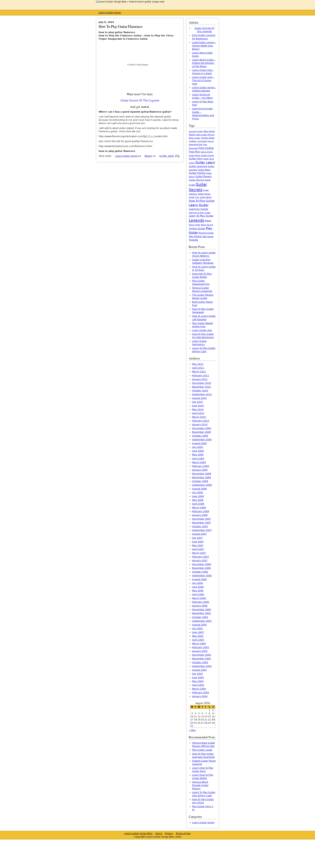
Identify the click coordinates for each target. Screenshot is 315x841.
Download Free (195, 145)
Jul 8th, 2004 (166, 156)
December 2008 (201, 473)
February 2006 (200, 602)
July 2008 (197, 492)
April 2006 (198, 594)
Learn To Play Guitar (201, 215)
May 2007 (197, 545)
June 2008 (198, 496)
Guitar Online (197, 173)
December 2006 (201, 564)
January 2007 (200, 560)
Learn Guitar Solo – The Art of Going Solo (203, 80)
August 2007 (199, 534)
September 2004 (202, 666)
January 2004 (200, 696)
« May (192, 730)
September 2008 (202, 485)
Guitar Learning (198, 166)
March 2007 (199, 553)
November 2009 (201, 432)
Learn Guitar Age (202, 330)
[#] (177, 156)
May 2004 (197, 681)
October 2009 (200, 436)
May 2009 (197, 454)
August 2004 (199, 670)
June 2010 (198, 405)
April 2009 (198, 458)
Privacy (169, 833)
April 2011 (198, 368)
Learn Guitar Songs (110, 12)
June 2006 (198, 587)
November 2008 (201, 477)
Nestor (148, 156)
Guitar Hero (195, 158)
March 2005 (199, 643)
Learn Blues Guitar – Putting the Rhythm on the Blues (204, 63)
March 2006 (199, 598)
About (158, 833)
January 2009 (200, 470)
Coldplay (193, 141)
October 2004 (200, 662)
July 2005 (197, 628)
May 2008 (197, 500)
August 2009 (199, 443)
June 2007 (198, 541)
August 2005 (199, 624)
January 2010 (200, 424)
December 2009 (201, 428)
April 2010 (198, 413)
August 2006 (199, 579)
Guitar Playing (196, 180)
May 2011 (197, 364)
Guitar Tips (194, 197)
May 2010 (197, 409)
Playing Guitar (206, 233)
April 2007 (198, 549)
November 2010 (201, 387)
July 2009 (197, 447)
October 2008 (200, 481)
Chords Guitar (208, 138)
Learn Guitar (199, 205)
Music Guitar (194, 225)
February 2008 (200, 511)
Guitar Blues (194, 156)
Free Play (194, 151)
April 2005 (198, 639)
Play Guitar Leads (202, 750)
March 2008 (199, 507)
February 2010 (200, 420)
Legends (196, 220)
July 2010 (197, 402)
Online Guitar (197, 228)
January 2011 (200, 379)
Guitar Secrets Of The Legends (140, 100)
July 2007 (197, 538)
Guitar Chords (207, 156)
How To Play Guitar (202, 200)
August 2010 (199, 398)
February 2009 (200, 466)
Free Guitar (206, 148)
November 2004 (201, 658)
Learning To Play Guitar (199, 213)
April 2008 (198, 504)
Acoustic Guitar (196, 131)
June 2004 (198, 677)
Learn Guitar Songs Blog (138, 833)
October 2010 (200, 390)
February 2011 (200, 375)
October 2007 (200, 526)
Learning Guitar (198, 209)
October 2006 (200, 571)
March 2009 (199, 462)
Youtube (193, 240)
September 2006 (202, 575)
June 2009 (198, 451)
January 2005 (200, 651)
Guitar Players (203, 176)
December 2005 (201, 609)
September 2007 (202, 530)
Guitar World (205, 197)
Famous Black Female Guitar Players (200, 785)
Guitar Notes (204, 170)
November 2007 (201, 522)
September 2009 (202, 439)
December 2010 (201, 383)
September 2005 (202, 621)
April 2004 (198, 685)
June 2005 (198, 632)
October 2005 (200, 617)
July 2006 (197, 583)
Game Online (207, 152)
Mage (208, 220)
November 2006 (201, 568)
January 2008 (200, 515)
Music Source (207, 225)
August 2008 (199, 488)
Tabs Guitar (207, 236)
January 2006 (200, 605)
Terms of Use (183, 833)
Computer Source (206, 141)
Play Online (195, 236)
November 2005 (201, 613)
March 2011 (199, 371)
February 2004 (200, 692)
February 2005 (200, 647)
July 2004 (197, 673)
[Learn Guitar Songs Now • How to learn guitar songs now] (130, 1)
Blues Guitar (194, 138)
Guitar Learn (205, 162)
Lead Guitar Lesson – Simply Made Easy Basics (204, 45)
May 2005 (197, 636)
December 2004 (201, 655)
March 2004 (199, 688)
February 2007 (200, 556)
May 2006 (197, 590)
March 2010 (199, 417)
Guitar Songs (204, 194)
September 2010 (202, 394)
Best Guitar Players (205, 135)
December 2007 (201, 519)
